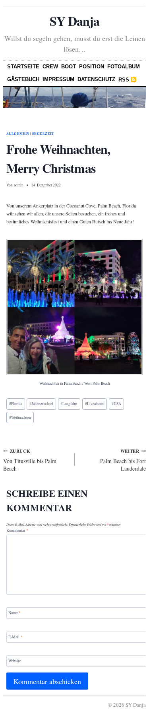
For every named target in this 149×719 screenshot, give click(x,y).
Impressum (58, 79)
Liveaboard (94, 403)
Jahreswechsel (41, 403)
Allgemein (17, 133)
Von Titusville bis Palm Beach (29, 460)
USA (116, 403)
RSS (123, 80)
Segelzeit (43, 133)
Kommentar (17, 530)
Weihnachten (20, 417)
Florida (15, 403)
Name (14, 612)
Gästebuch (23, 79)
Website (14, 660)
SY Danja (74, 21)
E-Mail (15, 636)
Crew (50, 67)
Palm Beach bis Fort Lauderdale (123, 460)
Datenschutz (96, 79)
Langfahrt (68, 403)
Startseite (23, 67)
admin (18, 185)
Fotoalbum (123, 67)
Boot (68, 67)
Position (91, 67)
